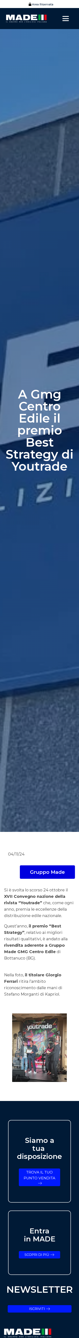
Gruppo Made (47, 872)
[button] (39, 4)
